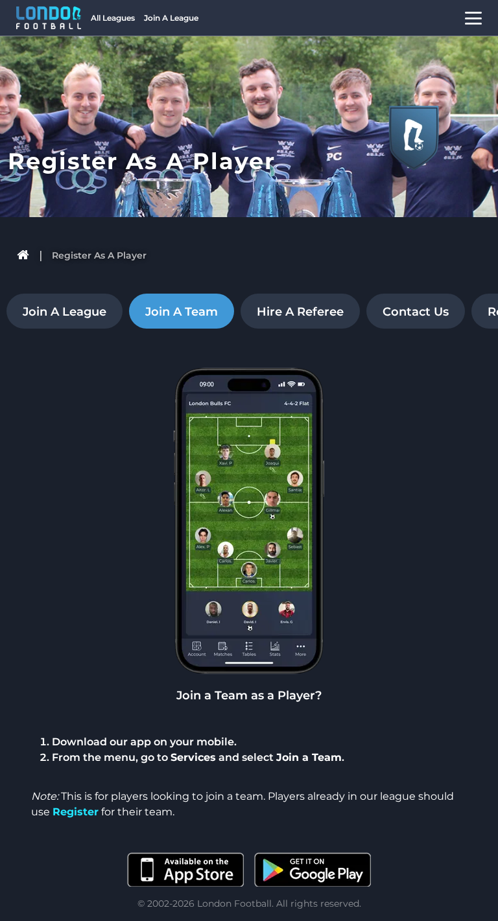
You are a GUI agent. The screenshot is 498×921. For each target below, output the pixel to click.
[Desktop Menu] (473, 17)
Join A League (171, 18)
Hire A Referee (300, 312)
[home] (24, 255)
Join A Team (181, 312)
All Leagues (113, 18)
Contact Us (416, 312)
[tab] (61, 311)
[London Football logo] (48, 17)
